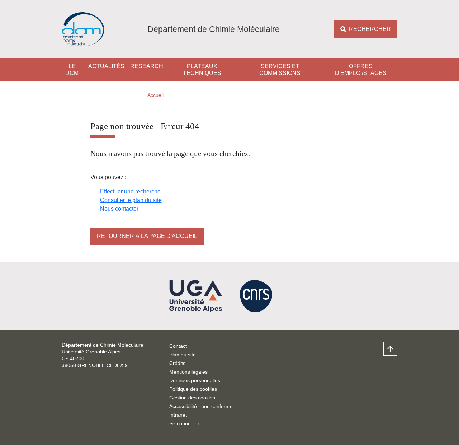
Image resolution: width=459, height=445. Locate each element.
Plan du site (182, 354)
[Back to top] (390, 349)
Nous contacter (119, 209)
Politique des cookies (193, 389)
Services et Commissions (280, 69)
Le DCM (72, 69)
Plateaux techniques (202, 69)
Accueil (155, 95)
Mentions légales (188, 372)
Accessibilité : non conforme (201, 406)
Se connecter (184, 423)
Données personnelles (194, 380)
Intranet (178, 415)
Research (146, 66)
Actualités (106, 66)
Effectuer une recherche (130, 191)
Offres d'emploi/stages (361, 69)
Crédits (177, 363)
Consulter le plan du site (131, 200)
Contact (178, 346)
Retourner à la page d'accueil (147, 236)
